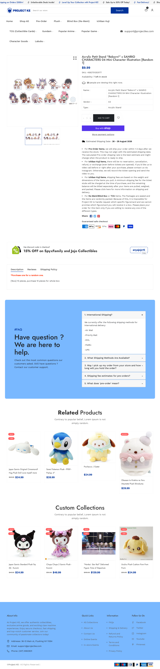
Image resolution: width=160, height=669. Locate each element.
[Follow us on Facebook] (91, 216)
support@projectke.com (139, 31)
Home (9, 21)
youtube (140, 639)
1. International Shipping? (98, 314)
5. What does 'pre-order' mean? (101, 383)
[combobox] (80, 10)
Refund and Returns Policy (116, 635)
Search (119, 10)
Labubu (39, 41)
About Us (88, 628)
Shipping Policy (48, 269)
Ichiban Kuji (103, 21)
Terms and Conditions (114, 644)
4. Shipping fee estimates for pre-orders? (107, 375)
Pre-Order (41, 21)
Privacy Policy (115, 651)
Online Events (90, 639)
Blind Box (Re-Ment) (78, 21)
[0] (146, 10)
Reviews (31, 269)
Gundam (46, 31)
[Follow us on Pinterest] (98, 216)
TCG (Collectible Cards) (22, 31)
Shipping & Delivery (118, 628)
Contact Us (89, 633)
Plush (57, 21)
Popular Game (89, 31)
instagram (141, 633)
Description (17, 269)
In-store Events (91, 645)
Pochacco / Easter (92, 466)
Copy (144, 253)
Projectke (45, 664)
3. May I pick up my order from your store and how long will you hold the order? (112, 366)
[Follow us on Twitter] (94, 216)
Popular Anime (66, 31)
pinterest (140, 644)
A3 (109, 102)
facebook (141, 622)
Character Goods (19, 41)
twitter (139, 628)
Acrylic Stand (114, 107)
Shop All (24, 21)
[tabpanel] (33, 136)
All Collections (91, 622)
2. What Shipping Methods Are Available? (107, 358)
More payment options (103, 134)
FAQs (111, 622)
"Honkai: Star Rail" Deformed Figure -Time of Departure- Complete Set (96, 568)
